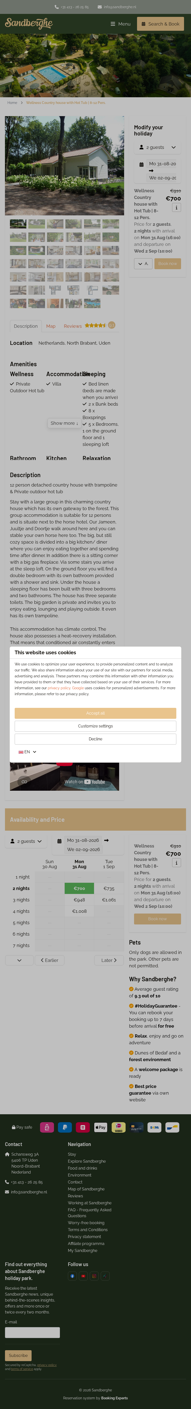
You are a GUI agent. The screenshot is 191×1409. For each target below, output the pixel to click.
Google (78, 688)
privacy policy (59, 688)
